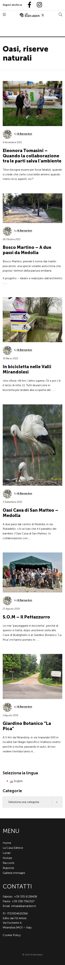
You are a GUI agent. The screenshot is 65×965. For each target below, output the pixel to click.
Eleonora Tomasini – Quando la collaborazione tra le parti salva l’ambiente (32, 156)
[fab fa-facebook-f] (28, 5)
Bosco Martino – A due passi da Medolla (27, 250)
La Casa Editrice (13, 847)
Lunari (6, 853)
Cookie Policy (12, 935)
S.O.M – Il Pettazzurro (26, 617)
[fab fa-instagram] (38, 5)
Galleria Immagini (14, 873)
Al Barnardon (24, 133)
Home (7, 843)
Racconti (8, 863)
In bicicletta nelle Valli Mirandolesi (27, 369)
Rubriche (8, 868)
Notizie (7, 858)
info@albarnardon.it (23, 906)
